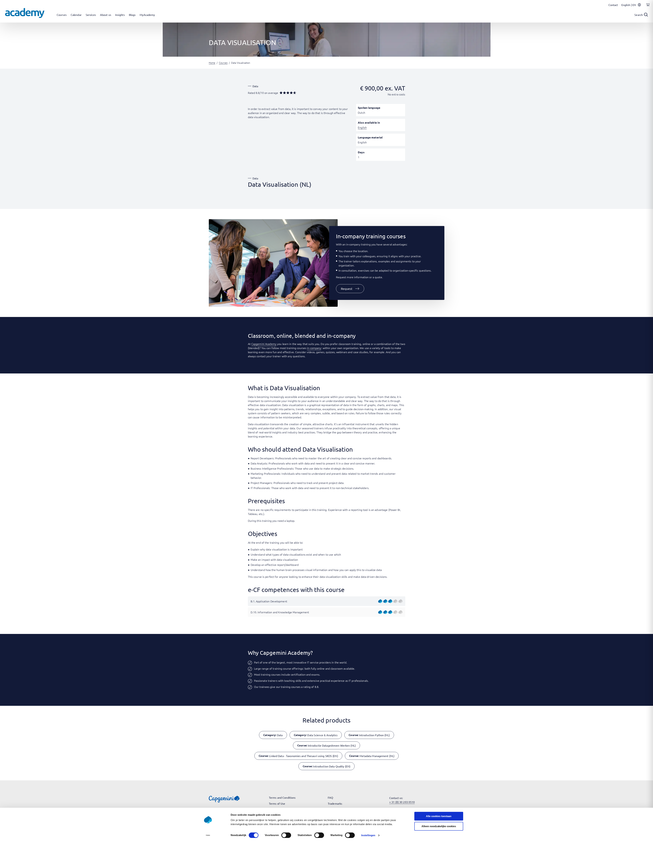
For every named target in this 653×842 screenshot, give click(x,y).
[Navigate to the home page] (24, 13)
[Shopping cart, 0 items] (647, 7)
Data (255, 86)
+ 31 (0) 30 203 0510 (402, 802)
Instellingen (368, 835)
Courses (223, 62)
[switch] (286, 835)
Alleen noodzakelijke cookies (439, 826)
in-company (314, 348)
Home (212, 62)
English (362, 127)
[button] (350, 288)
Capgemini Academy (263, 344)
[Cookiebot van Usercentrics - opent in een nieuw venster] (208, 835)
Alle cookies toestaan (438, 816)
